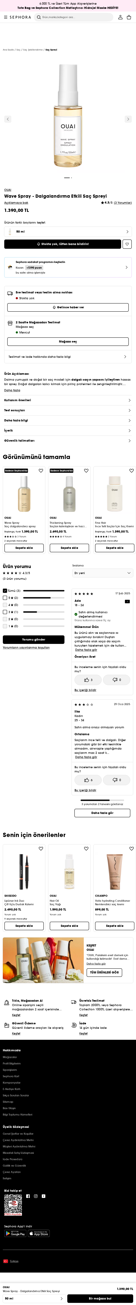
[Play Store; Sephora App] (15, 1233)
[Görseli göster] (68, 116)
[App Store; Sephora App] (39, 1233)
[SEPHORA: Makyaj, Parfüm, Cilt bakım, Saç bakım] (20, 17)
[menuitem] (120, 17)
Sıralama (78, 565)
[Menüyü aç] (5, 17)
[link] (33, 639)
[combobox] (102, 573)
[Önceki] (7, 119)
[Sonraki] (128, 119)
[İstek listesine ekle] (41, 471)
